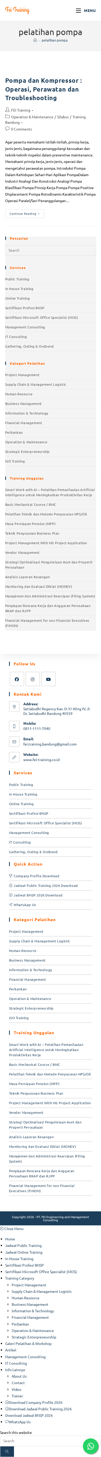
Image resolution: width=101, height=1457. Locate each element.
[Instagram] (33, 679)
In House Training (19, 288)
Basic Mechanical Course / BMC (30, 504)
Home (10, 1239)
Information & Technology (26, 413)
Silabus (63, 116)
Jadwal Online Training (23, 1252)
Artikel (10, 1350)
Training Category (19, 1278)
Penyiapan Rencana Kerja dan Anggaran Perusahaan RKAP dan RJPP (48, 608)
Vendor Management (22, 552)
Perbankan (14, 432)
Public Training (17, 279)
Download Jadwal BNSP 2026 (29, 1415)
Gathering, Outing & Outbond (29, 346)
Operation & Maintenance (32, 116)
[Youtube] (48, 679)
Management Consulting (25, 327)
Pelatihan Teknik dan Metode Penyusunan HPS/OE (46, 514)
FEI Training (20, 110)
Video (16, 1389)
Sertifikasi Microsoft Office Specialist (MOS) (41, 317)
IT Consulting (16, 336)
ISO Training (15, 461)
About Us (19, 1376)
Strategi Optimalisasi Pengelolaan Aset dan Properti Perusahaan (49, 564)
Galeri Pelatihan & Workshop (28, 1343)
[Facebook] (17, 679)
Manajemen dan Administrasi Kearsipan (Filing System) (50, 596)
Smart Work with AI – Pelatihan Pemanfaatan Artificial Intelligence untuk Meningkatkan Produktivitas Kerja (50, 492)
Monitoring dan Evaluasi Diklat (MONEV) (38, 586)
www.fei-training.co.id (41, 759)
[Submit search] (7, 1451)
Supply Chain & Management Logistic (35, 384)
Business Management (23, 403)
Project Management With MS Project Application (46, 543)
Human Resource (19, 394)
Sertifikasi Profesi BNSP (25, 308)
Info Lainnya (15, 1369)
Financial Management (23, 422)
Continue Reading (27, 212)
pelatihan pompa (55, 40)
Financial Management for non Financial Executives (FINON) (47, 623)
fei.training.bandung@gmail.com (50, 744)
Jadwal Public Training (23, 1245)
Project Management (22, 374)
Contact (18, 1382)
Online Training (17, 298)
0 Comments (21, 129)
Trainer (17, 1395)
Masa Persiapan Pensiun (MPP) (30, 523)
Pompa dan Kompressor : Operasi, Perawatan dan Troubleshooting (43, 89)
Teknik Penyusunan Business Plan (32, 533)
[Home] (35, 40)
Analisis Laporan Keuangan (27, 577)
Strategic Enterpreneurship (27, 451)
